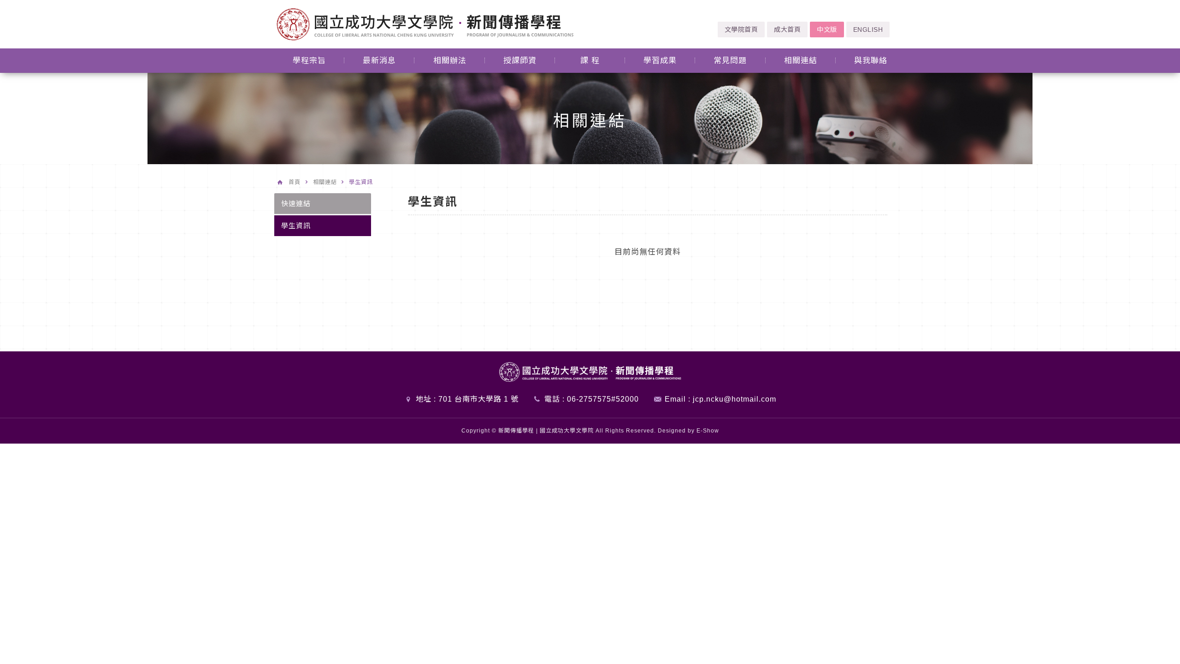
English (868, 29)
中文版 (827, 29)
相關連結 (325, 182)
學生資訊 (296, 226)
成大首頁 (787, 29)
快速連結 (296, 204)
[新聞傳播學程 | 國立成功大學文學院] (425, 24)
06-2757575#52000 (603, 399)
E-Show (707, 430)
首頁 (295, 182)
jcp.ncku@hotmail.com (734, 399)
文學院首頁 (741, 29)
